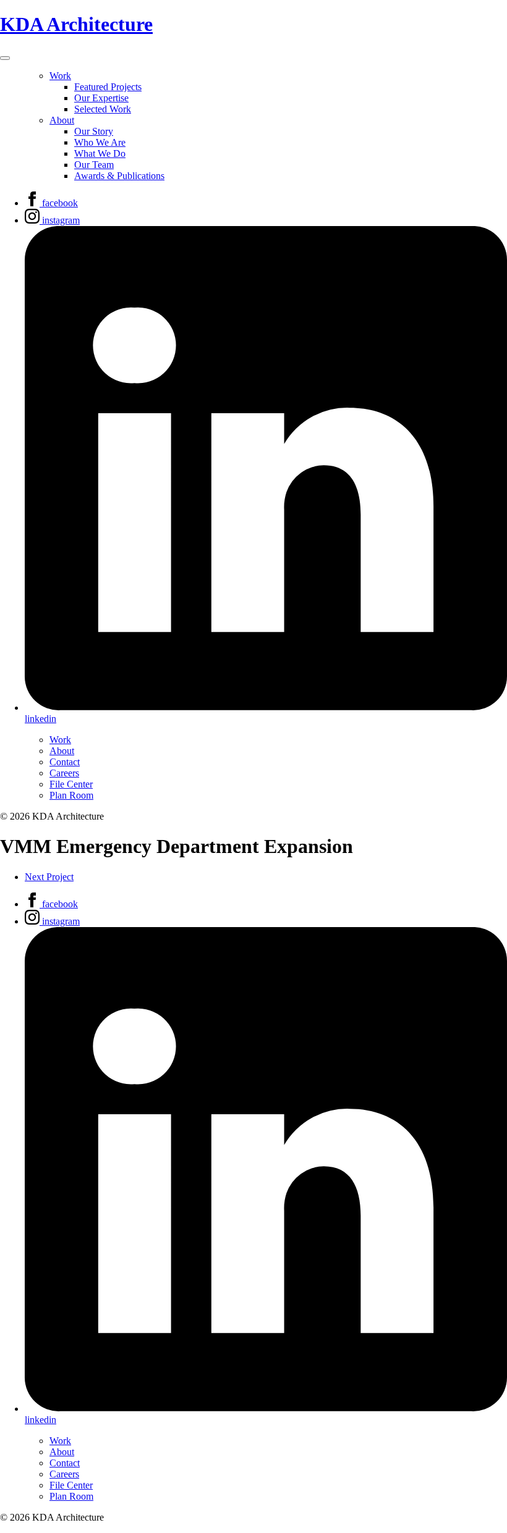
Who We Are (100, 142)
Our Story (93, 131)
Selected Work (102, 109)
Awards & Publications (119, 175)
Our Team (94, 164)
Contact (64, 762)
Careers (64, 773)
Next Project (49, 877)
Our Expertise (101, 98)
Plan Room (71, 795)
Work (60, 75)
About (61, 120)
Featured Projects (108, 87)
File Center (71, 784)
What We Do (100, 153)
